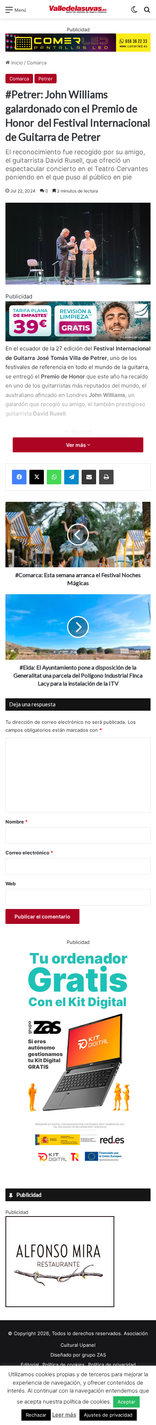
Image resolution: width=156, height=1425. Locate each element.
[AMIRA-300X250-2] (59, 1305)
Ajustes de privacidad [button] (108, 1415)
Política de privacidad (112, 1365)
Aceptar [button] (126, 1402)
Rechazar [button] (36, 1415)
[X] (36, 477)
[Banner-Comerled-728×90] (78, 42)
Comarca (36, 63)
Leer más (64, 1414)
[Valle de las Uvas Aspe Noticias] (78, 9)
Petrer (45, 79)
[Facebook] (19, 477)
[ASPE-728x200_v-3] (78, 339)
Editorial (30, 1365)
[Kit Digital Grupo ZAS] (78, 1163)
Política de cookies (63, 1365)
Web (10, 883)
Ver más (76, 445)
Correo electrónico (29, 853)
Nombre (16, 822)
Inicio (16, 63)
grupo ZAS (94, 1355)
